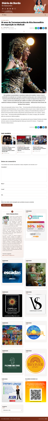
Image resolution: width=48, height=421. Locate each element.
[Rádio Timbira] (15, 9)
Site (2, 194)
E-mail (3, 189)
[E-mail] (10, 9)
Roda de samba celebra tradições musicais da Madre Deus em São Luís (39, 148)
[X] (41, 28)
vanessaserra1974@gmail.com (9, 255)
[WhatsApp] (36, 28)
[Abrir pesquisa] (45, 15)
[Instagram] (5, 9)
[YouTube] (8, 9)
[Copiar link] (46, 28)
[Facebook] (3, 9)
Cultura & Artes (5, 20)
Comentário (4, 167)
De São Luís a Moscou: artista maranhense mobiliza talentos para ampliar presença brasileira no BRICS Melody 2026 (8, 149)
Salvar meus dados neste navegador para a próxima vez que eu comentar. (17, 202)
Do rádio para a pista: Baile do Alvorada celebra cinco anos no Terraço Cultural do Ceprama (23, 149)
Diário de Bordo (11, 3)
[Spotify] (13, 9)
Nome (2, 183)
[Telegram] (43, 28)
